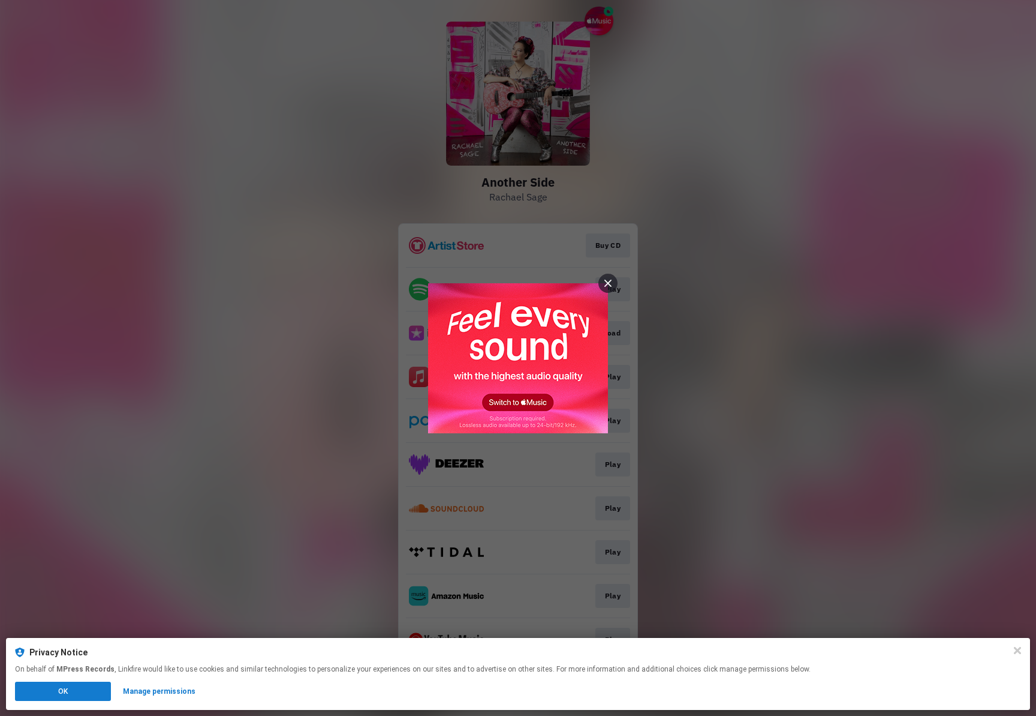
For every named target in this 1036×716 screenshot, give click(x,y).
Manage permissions (159, 691)
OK (63, 691)
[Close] (1017, 650)
